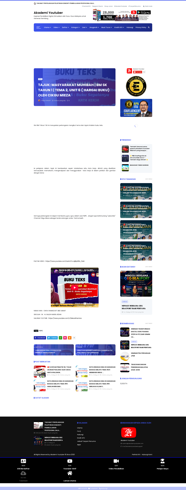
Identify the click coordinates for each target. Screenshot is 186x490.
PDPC (40, 77)
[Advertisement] (93, 47)
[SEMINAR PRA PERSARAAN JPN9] (124, 359)
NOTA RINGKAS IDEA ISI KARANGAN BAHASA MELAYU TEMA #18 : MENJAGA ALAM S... (102, 382)
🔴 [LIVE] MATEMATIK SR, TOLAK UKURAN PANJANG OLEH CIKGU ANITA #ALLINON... (59, 368)
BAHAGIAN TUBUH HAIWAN (139, 163)
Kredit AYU (118, 26)
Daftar (64, 26)
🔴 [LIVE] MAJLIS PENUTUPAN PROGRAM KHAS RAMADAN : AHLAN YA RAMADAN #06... (136, 188)
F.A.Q (79, 429)
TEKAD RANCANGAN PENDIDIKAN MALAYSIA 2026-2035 (139, 365)
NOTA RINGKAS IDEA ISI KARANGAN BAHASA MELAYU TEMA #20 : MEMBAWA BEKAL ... (102, 368)
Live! (83, 26)
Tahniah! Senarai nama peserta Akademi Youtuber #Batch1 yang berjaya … (140, 147)
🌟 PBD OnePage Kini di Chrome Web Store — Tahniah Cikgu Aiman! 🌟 (139, 156)
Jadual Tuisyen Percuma (86, 439)
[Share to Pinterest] (65, 336)
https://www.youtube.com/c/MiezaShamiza (65, 317)
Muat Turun (105, 26)
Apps (79, 443)
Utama (46, 26)
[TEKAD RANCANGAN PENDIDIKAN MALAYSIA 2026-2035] (124, 370)
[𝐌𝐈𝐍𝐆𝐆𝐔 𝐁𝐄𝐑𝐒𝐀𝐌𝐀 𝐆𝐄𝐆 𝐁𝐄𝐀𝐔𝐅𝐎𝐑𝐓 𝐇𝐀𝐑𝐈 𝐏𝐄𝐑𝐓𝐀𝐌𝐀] (136, 282)
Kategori (74, 26)
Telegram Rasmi (97, 3)
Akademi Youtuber (48, 11)
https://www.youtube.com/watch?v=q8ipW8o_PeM (65, 259)
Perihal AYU (136, 453)
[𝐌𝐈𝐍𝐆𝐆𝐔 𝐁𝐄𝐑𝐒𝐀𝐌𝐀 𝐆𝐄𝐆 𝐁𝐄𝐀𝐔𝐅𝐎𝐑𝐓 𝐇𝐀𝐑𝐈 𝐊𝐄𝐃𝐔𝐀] (42, 4)
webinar (37, 3)
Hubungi (130, 26)
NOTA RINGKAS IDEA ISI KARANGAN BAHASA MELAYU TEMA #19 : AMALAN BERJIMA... (60, 382)
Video (55, 26)
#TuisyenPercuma (134, 3)
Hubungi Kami (147, 453)
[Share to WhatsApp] (60, 336)
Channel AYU (86, 3)
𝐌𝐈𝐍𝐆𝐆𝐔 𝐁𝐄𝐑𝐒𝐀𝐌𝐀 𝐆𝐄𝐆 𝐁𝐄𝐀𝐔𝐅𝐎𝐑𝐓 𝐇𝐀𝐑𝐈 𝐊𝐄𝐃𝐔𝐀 (60, 3)
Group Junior (108, 3)
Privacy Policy (141, 26)
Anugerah (93, 26)
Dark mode (148, 3)
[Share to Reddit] (69, 336)
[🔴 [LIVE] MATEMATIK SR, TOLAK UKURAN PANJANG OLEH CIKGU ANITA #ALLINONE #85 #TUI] (40, 375)
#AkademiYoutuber (120, 3)
